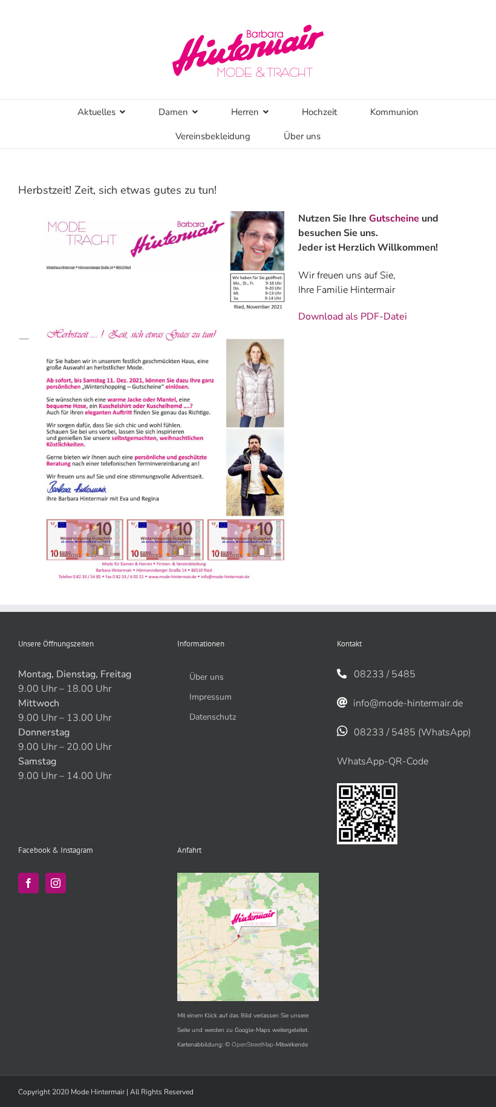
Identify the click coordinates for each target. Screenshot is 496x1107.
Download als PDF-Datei (352, 316)
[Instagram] (55, 883)
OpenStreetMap (252, 1044)
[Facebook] (28, 883)
